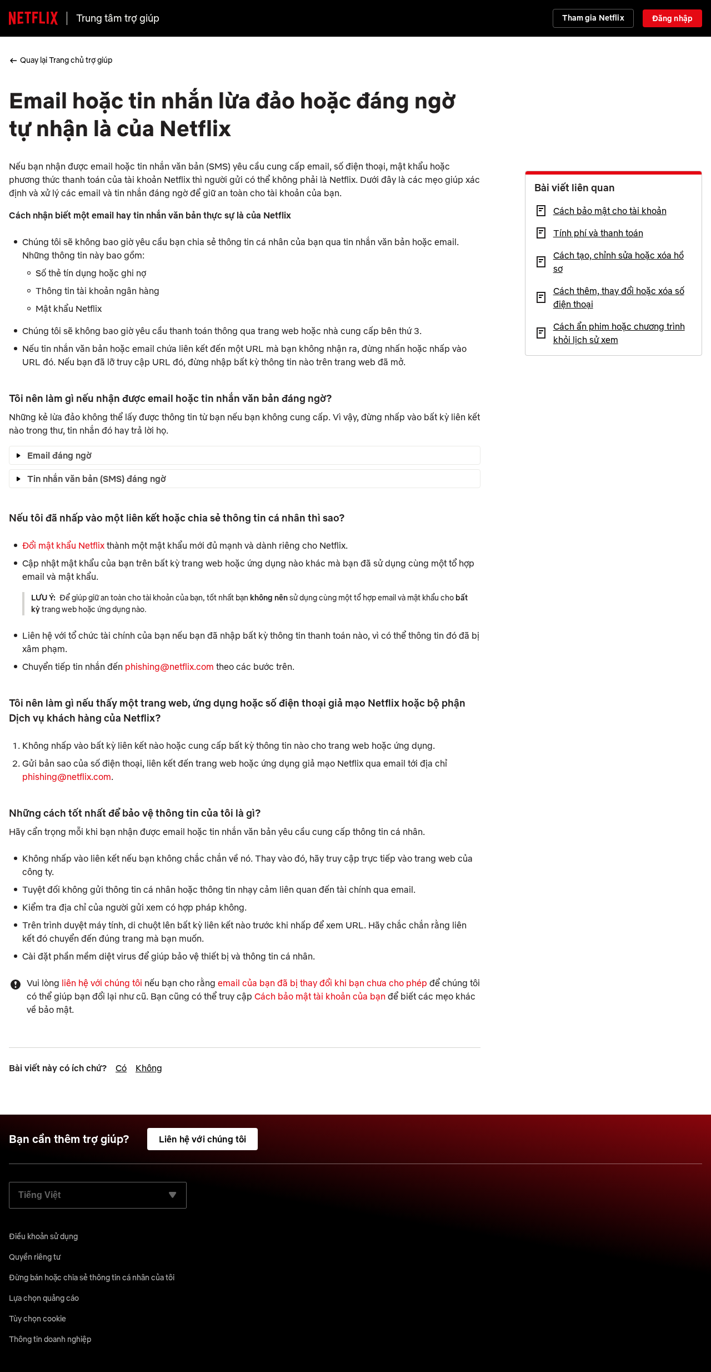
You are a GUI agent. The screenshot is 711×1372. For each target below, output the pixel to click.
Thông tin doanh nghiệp (50, 1339)
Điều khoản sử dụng (43, 1236)
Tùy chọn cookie (37, 1319)
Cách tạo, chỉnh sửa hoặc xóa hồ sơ (618, 262)
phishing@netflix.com (169, 666)
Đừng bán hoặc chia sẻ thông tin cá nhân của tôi (91, 1277)
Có (121, 1067)
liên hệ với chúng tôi (102, 982)
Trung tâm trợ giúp (117, 18)
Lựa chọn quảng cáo (44, 1298)
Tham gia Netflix (593, 18)
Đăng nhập (672, 18)
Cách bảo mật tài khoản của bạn (319, 996)
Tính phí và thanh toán (598, 232)
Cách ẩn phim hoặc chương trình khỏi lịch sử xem (619, 333)
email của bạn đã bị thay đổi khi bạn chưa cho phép (323, 982)
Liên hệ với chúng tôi (202, 1139)
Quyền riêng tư (35, 1257)
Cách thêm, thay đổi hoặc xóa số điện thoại (618, 297)
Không (149, 1067)
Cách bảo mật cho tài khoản (610, 210)
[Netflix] (33, 18)
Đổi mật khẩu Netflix (63, 545)
